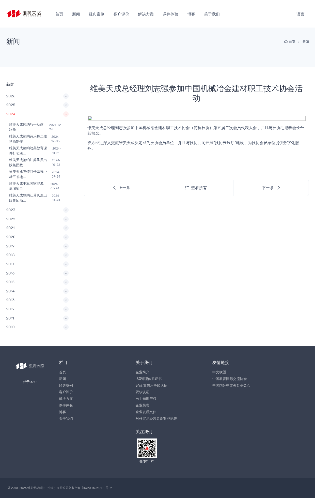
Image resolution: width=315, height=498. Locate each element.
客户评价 (121, 14)
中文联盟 (219, 372)
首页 (59, 14)
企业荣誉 (142, 405)
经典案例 (97, 14)
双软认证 (142, 392)
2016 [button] (10, 273)
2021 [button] (10, 228)
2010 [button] (10, 327)
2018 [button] (10, 255)
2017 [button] (10, 264)
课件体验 (170, 14)
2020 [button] (11, 237)
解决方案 (146, 14)
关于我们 (212, 14)
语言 (300, 14)
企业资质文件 (146, 412)
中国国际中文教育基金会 (231, 385)
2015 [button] (10, 282)
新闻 (76, 14)
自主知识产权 (146, 399)
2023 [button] (10, 210)
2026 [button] (10, 96)
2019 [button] (10, 246)
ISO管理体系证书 (149, 379)
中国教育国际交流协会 (229, 379)
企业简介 (142, 372)
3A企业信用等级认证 (151, 385)
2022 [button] (10, 219)
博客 (191, 14)
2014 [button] (10, 291)
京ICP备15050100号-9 (96, 488)
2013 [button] (10, 300)
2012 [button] (10, 309)
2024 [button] (10, 114)
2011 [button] (10, 318)
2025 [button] (10, 105)
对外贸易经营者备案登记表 (156, 419)
